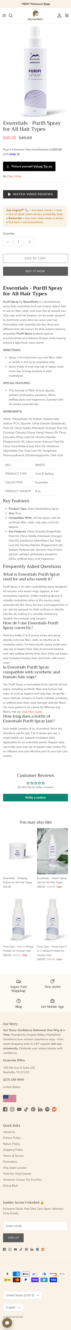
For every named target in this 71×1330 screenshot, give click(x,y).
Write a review (35, 797)
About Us (9, 1132)
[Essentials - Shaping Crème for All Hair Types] (18, 851)
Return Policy (11, 1144)
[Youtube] (19, 1109)
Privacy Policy (12, 1138)
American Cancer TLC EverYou (22, 1180)
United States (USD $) (20, 1295)
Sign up (13, 1237)
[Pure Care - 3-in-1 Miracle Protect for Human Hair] (18, 920)
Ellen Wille (14, 176)
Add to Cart (35, 258)
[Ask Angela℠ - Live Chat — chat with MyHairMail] (7, 1323)
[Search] (12, 15)
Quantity (8, 233)
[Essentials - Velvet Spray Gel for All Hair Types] (52, 851)
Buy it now (35, 271)
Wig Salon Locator (15, 1168)
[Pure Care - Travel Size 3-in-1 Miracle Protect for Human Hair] (52, 920)
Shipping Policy (13, 1150)
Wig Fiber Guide (32, 712)
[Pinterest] (33, 1109)
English (11, 1307)
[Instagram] (12, 1109)
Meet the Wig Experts (17, 1174)
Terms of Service (13, 1156)
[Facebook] (5, 1109)
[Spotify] (47, 1109)
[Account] (58, 15)
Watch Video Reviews (33, 194)
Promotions (10, 1162)
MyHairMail (17, 1316)
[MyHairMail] (35, 15)
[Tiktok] (26, 1109)
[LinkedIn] (40, 1109)
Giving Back (10, 1185)
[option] (35, 70)
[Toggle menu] (4, 15)
